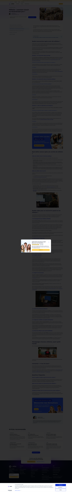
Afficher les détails (17, 490)
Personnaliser (60, 487)
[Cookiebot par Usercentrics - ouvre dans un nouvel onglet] (10, 490)
